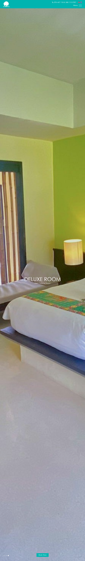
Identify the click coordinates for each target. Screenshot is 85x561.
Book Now (43, 555)
